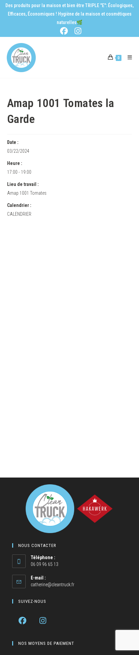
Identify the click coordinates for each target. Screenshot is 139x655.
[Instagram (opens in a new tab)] (77, 31)
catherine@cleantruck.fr (52, 584)
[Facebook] (22, 620)
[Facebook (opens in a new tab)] (65, 31)
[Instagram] (43, 620)
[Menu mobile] (127, 58)
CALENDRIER (19, 214)
